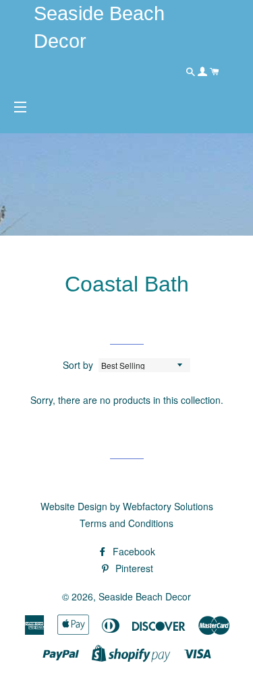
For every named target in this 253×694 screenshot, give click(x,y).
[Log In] (204, 71)
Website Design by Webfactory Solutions (126, 506)
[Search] (192, 71)
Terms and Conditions (126, 523)
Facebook (132, 551)
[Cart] (214, 71)
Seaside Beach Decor (145, 596)
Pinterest (133, 568)
